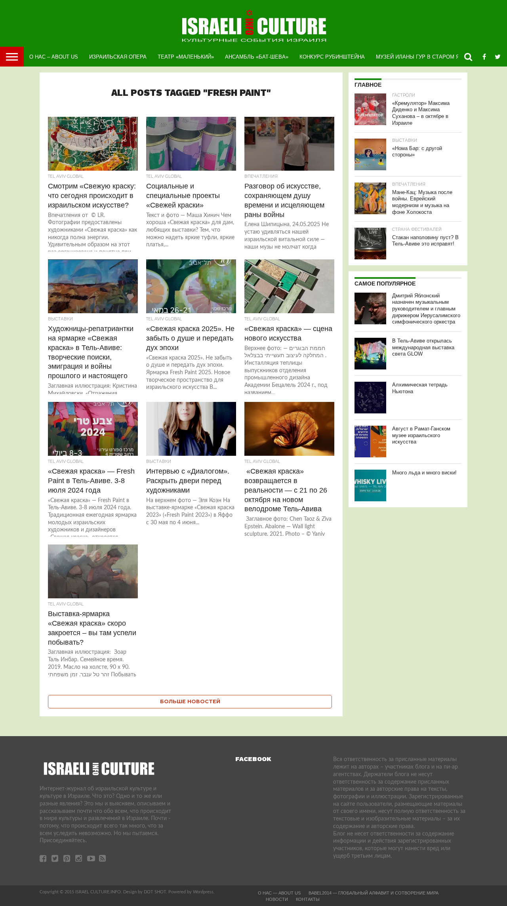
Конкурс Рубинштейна (332, 57)
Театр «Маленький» (186, 57)
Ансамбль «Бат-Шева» (256, 57)
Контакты (308, 899)
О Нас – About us (53, 57)
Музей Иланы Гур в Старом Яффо (423, 57)
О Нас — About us (279, 893)
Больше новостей (190, 701)
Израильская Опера (118, 57)
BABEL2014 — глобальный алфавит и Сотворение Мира (373, 893)
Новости (277, 899)
